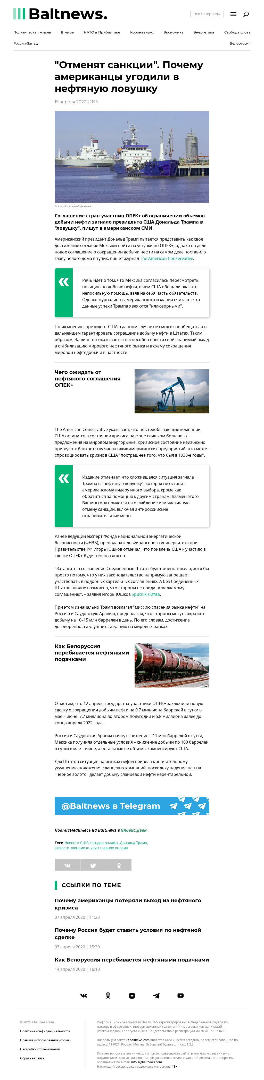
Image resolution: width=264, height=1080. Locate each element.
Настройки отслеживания (40, 1049)
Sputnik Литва (146, 594)
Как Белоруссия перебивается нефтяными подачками (92, 652)
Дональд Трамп (133, 843)
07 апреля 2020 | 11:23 (77, 917)
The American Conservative (166, 259)
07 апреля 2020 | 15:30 (77, 947)
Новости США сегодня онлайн (91, 843)
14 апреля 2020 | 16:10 (77, 969)
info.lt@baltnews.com (146, 1062)
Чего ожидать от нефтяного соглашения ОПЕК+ (88, 378)
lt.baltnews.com (138, 1040)
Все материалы (207, 14)
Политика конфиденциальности (45, 1031)
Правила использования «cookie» (45, 1040)
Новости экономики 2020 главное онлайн (91, 848)
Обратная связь (32, 1058)
